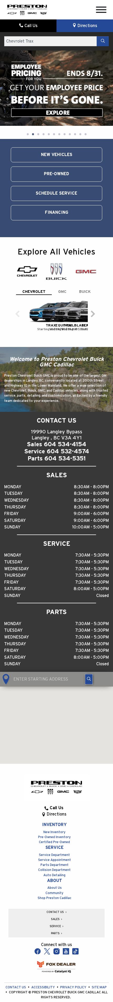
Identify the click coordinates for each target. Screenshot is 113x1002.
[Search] (103, 41)
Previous (6, 79)
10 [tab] (75, 116)
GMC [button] (62, 274)
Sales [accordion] (55, 901)
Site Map (99, 969)
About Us (54, 870)
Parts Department (54, 847)
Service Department (54, 837)
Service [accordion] (56, 908)
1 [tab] (27, 116)
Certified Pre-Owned (54, 824)
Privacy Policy (73, 969)
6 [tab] (54, 116)
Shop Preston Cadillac (54, 880)
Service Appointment (54, 842)
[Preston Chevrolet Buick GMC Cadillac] (27, 9)
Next (106, 79)
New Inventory (54, 814)
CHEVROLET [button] (33, 274)
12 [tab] (85, 116)
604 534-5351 (65, 441)
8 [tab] (64, 116)
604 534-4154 (65, 427)
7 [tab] (59, 116)
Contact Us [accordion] (56, 894)
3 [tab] (38, 116)
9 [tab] (69, 116)
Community (54, 875)
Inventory (54, 807)
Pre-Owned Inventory (54, 819)
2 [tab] (33, 116)
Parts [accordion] (55, 916)
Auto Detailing (54, 857)
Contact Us (16, 969)
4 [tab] (43, 116)
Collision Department (54, 852)
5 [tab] (48, 116)
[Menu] (101, 11)
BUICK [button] (85, 274)
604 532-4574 (68, 434)
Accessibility (43, 969)
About (54, 863)
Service (54, 830)
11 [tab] (80, 116)
